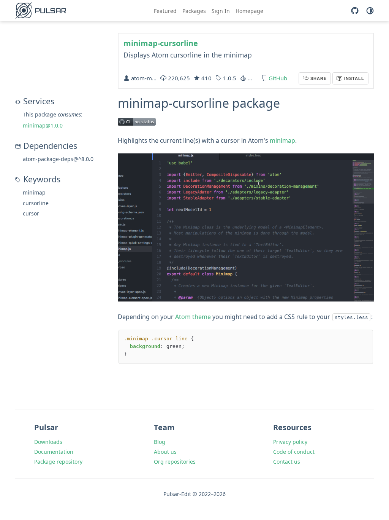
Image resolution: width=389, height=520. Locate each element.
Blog (159, 441)
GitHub (278, 78)
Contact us (286, 461)
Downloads (48, 441)
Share (318, 78)
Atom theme (193, 317)
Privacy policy (290, 441)
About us (165, 451)
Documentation (53, 451)
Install (353, 78)
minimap (282, 140)
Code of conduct (294, 451)
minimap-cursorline (160, 43)
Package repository (58, 461)
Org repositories (175, 461)
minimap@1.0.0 (43, 125)
